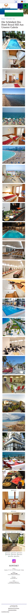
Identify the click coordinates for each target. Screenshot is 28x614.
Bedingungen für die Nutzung (13, 608)
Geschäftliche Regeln (5, 611)
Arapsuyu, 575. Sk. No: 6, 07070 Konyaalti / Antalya (14, 570)
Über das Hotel (9, 18)
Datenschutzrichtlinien (12, 610)
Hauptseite (3, 18)
